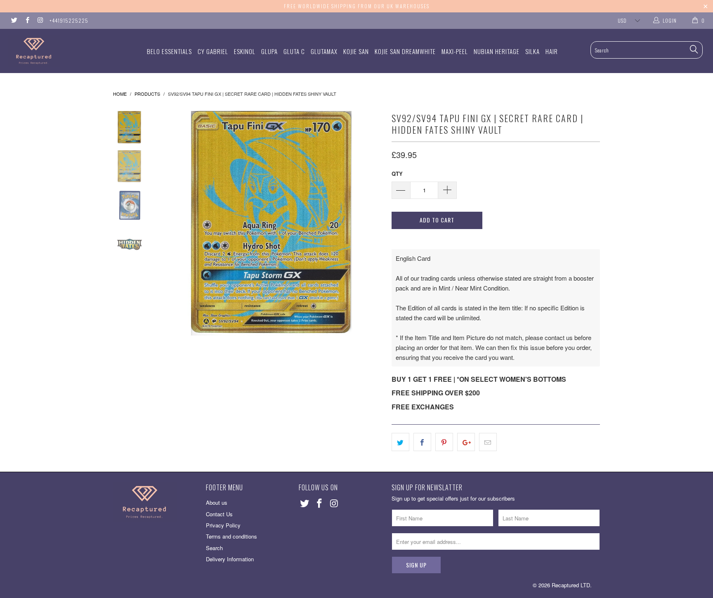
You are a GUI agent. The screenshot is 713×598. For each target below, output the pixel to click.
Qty (397, 173)
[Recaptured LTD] (61, 51)
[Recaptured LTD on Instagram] (39, 20)
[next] (371, 223)
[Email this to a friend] (488, 442)
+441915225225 (69, 20)
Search (214, 548)
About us (216, 502)
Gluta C (294, 51)
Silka (532, 51)
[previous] (170, 223)
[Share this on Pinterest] (444, 442)
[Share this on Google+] (466, 442)
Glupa (269, 51)
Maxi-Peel (454, 51)
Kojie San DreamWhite (405, 51)
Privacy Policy (223, 525)
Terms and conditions (231, 536)
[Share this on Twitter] (400, 442)
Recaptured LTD (571, 585)
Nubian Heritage (496, 51)
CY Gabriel (213, 51)
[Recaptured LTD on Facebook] (26, 20)
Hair (551, 51)
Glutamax (324, 51)
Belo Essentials (169, 51)
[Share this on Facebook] (422, 442)
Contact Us (219, 514)
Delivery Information (230, 559)
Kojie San (356, 51)
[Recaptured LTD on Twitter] (13, 20)
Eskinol (244, 51)
